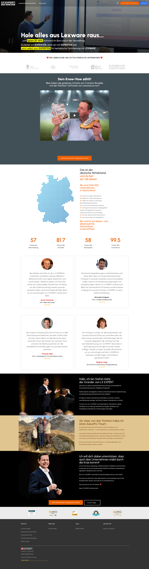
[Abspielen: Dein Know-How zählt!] (74, 115)
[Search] (118, 3)
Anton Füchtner (47, 300)
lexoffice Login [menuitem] (25, 541)
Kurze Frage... (92, 503)
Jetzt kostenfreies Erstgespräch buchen (75, 158)
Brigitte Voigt (101, 362)
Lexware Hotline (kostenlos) (27, 3)
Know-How (42, 3)
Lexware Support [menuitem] (26, 528)
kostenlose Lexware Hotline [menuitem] (28, 532)
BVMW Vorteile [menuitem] (80, 528)
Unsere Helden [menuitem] (52, 528)
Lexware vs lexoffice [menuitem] (109, 528)
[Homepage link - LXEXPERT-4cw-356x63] (27, 549)
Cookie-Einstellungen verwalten (29, 557)
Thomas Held (47, 354)
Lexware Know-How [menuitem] (26, 535)
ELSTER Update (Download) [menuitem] (29, 538)
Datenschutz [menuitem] (30, 551)
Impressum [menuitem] (23, 551)
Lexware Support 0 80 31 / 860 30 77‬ (129, 3)
